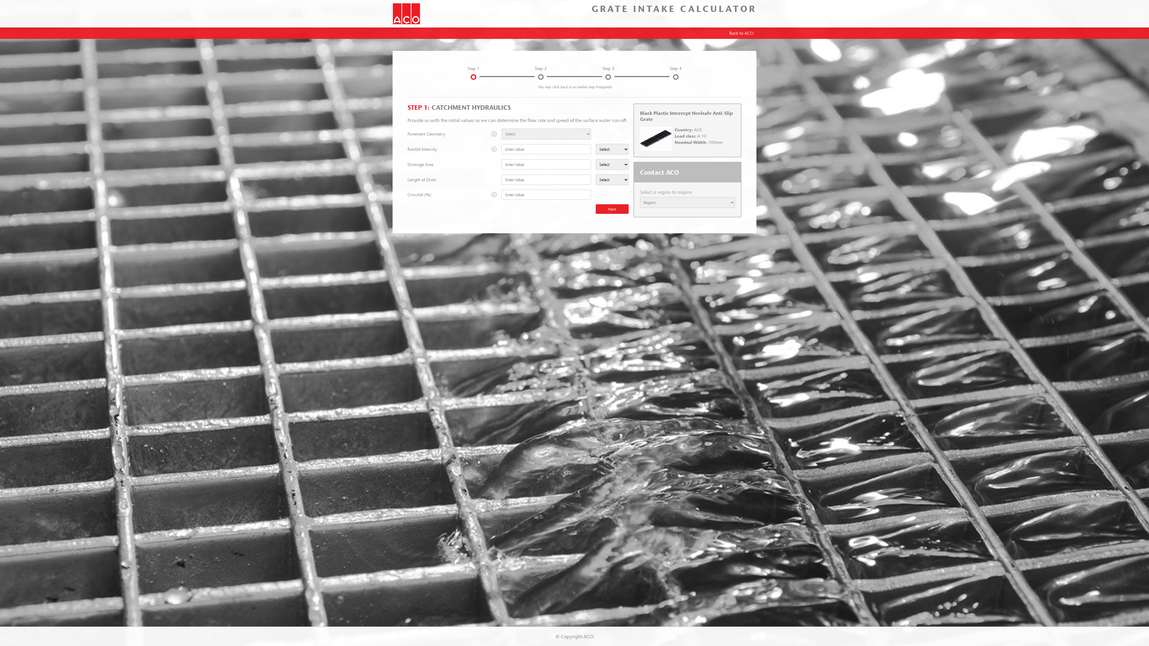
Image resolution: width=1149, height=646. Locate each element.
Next (612, 209)
